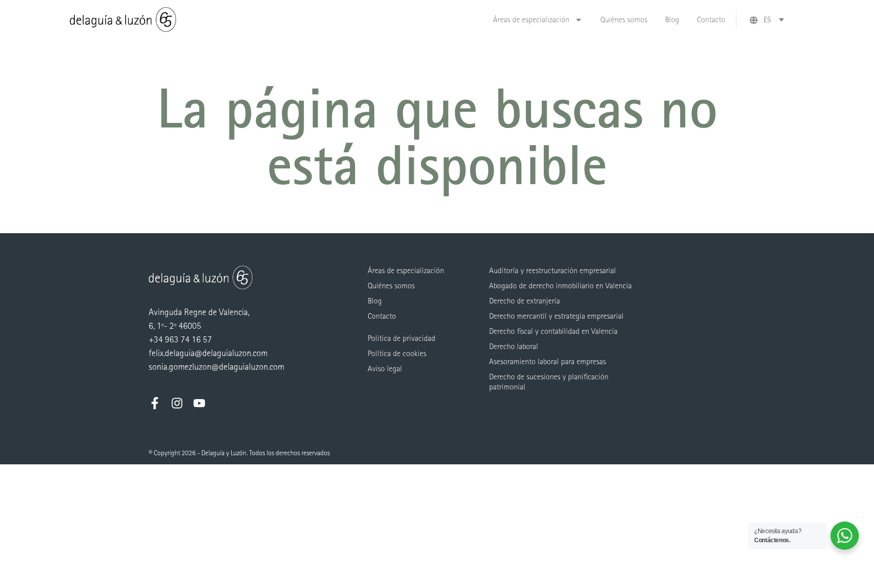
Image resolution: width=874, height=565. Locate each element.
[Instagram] (177, 403)
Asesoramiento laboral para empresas (547, 361)
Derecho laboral (513, 346)
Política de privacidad (401, 338)
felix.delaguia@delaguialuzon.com (208, 353)
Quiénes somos (623, 19)
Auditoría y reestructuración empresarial (552, 270)
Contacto (711, 19)
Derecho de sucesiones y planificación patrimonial (548, 382)
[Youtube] (199, 403)
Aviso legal (385, 368)
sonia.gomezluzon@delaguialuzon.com (216, 367)
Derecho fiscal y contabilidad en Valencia (553, 331)
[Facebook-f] (155, 403)
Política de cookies (397, 353)
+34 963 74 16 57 (180, 339)
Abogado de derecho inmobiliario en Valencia (560, 285)
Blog (672, 19)
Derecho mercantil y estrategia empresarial (556, 316)
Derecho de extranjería (524, 301)
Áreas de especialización (531, 19)
